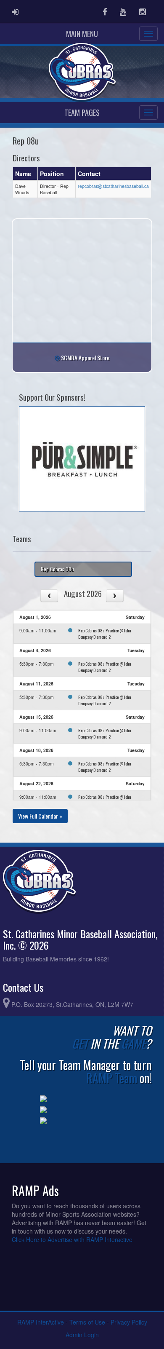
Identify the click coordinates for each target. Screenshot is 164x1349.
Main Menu (82, 33)
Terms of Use (87, 1322)
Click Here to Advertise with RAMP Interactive (72, 1239)
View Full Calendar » (40, 815)
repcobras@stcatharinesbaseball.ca (113, 186)
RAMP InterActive (40, 1322)
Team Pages (82, 112)
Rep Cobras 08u (57, 569)
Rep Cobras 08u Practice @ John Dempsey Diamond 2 (104, 633)
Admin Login (82, 1334)
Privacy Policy (129, 1322)
